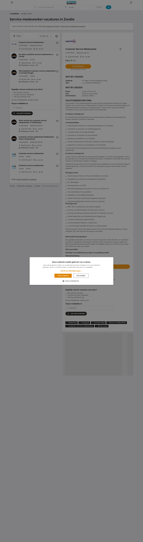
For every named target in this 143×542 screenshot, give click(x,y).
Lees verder (96, 267)
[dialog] (71, 271)
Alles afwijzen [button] (80, 275)
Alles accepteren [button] (63, 275)
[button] (71, 271)
